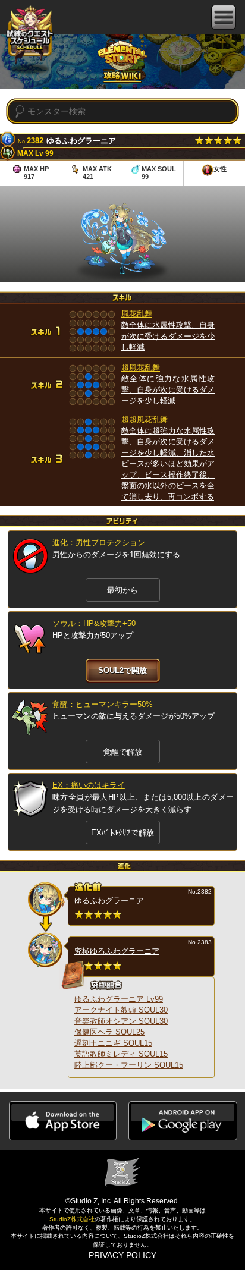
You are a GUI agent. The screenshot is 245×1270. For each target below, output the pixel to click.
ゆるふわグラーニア (109, 900)
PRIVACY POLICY (122, 1255)
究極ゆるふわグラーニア (116, 951)
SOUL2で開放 (122, 670)
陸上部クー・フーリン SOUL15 (128, 1065)
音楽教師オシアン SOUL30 (121, 1021)
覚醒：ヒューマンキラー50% (102, 704)
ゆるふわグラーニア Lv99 (118, 999)
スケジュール (30, 34)
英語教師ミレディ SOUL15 (121, 1053)
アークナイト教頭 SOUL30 (121, 1009)
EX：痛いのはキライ (88, 785)
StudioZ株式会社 (72, 1219)
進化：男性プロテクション (98, 542)
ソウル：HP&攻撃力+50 (94, 623)
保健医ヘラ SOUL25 (109, 1031)
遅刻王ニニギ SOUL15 (113, 1043)
